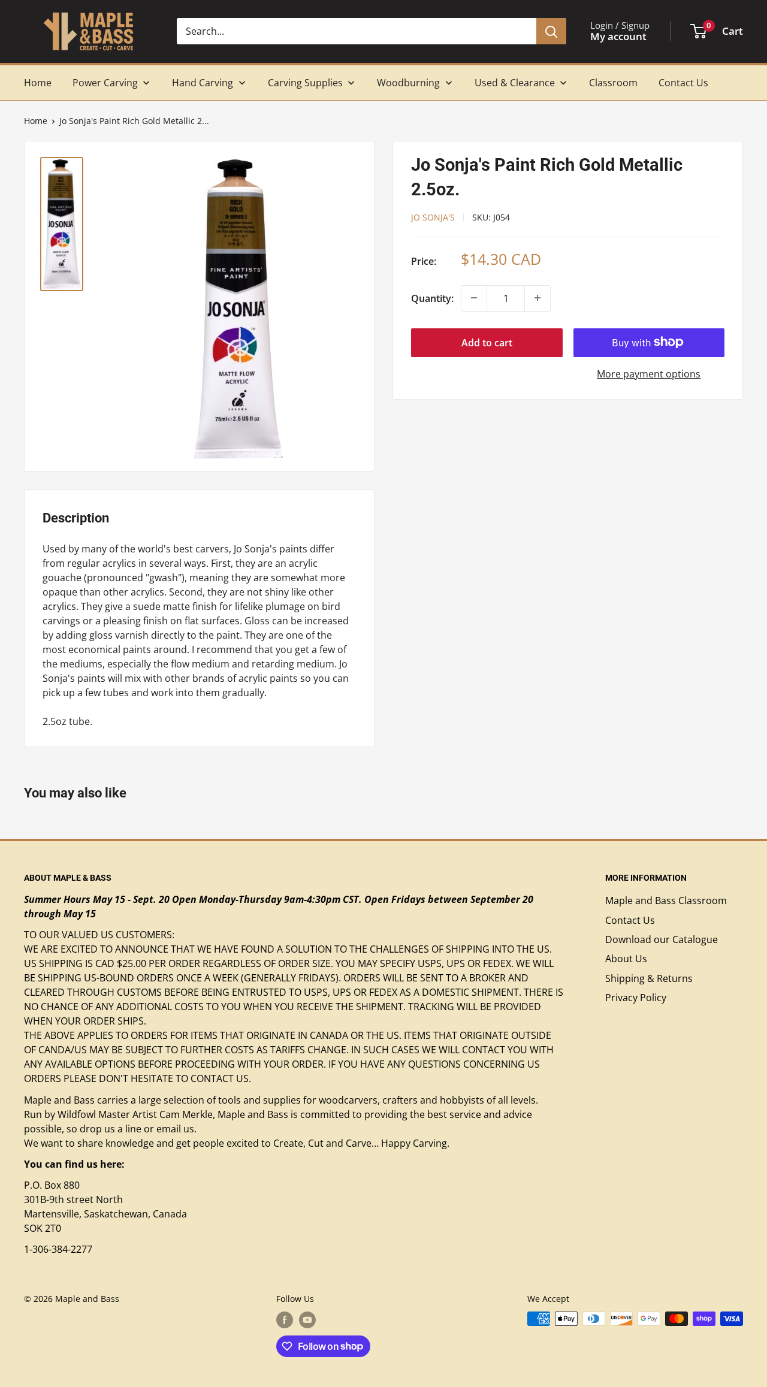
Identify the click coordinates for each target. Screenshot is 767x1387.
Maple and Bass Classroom (666, 900)
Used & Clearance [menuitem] (515, 82)
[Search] (551, 31)
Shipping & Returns (649, 978)
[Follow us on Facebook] (284, 1320)
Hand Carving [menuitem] (202, 82)
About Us (626, 958)
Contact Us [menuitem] (683, 82)
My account (618, 36)
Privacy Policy (635, 997)
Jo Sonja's (433, 216)
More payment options (648, 373)
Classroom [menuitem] (613, 82)
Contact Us (630, 920)
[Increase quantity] (537, 297)
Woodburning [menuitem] (408, 82)
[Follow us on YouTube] (307, 1320)
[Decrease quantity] (474, 297)
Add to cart (486, 342)
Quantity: (432, 297)
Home (35, 120)
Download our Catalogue (661, 939)
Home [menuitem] (38, 82)
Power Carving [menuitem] (105, 82)
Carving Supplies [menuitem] (305, 82)
